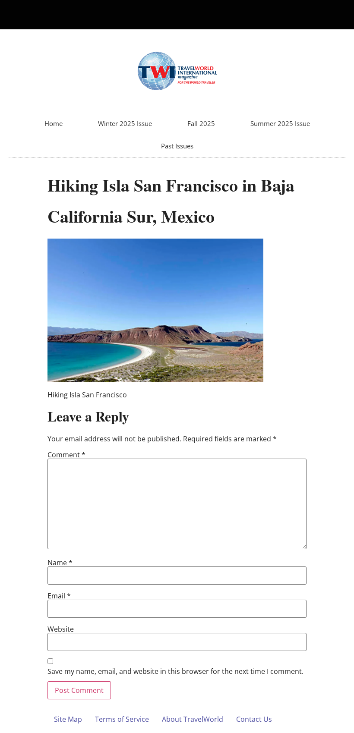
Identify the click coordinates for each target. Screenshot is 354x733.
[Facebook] (321, 15)
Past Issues (177, 146)
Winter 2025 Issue (125, 123)
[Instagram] (335, 15)
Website (60, 629)
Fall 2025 (201, 123)
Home (53, 123)
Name (60, 562)
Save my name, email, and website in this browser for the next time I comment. (175, 671)
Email (59, 595)
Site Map (68, 719)
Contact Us (254, 719)
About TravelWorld (192, 719)
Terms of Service (122, 719)
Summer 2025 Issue (280, 123)
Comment (66, 454)
